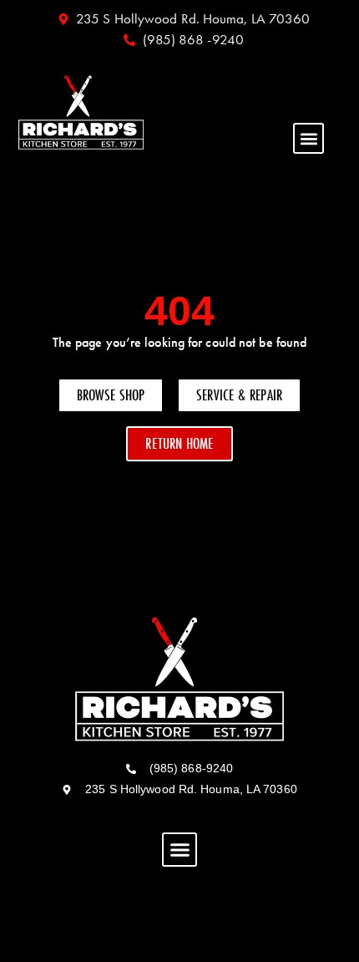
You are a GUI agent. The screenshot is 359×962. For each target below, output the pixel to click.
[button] (308, 138)
